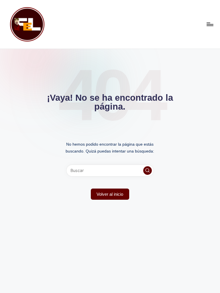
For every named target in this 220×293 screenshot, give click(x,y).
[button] (147, 170)
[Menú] (210, 24)
